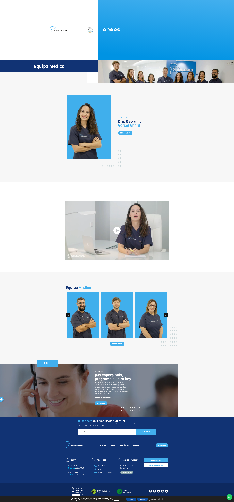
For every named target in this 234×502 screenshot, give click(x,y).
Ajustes (153, 499)
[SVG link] (104, 30)
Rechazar (142, 499)
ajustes (116, 500)
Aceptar (131, 499)
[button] (171, 30)
